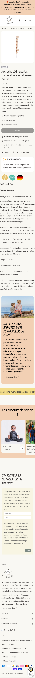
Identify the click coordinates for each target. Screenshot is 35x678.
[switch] (30, 675)
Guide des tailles (9, 120)
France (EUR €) (9, 630)
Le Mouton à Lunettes (15, 673)
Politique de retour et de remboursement (16, 640)
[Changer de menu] (30, 20)
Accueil (3, 28)
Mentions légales (7, 644)
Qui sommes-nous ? (11, 377)
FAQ (25, 648)
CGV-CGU (4, 652)
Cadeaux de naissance (17, 28)
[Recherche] (19, 20)
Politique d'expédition (9, 661)
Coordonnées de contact (19, 652)
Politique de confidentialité (11, 648)
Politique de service (8, 657)
